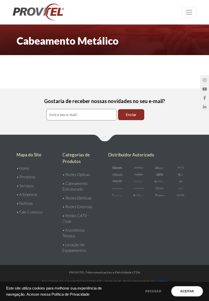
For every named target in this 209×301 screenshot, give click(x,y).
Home (24, 168)
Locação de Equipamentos (74, 247)
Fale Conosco (31, 212)
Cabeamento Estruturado (74, 186)
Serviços (26, 185)
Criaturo (161, 281)
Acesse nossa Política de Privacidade (58, 294)
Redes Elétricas (78, 198)
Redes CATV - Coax (75, 218)
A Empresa (28, 194)
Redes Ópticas (77, 174)
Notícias (26, 203)
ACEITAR (187, 291)
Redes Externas (78, 206)
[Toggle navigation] (189, 12)
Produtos (27, 176)
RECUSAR (153, 291)
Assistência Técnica (73, 233)
